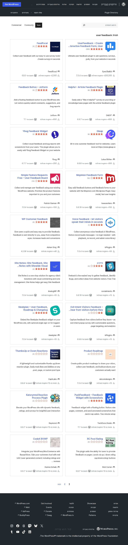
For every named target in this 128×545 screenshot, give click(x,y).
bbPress (25, 511)
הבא (59, 484)
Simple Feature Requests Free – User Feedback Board (33, 176)
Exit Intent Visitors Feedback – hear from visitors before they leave (87, 308)
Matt (27, 507)
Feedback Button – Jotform (33, 87)
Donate (48, 511)
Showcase (91, 503)
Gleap (100, 131)
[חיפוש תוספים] (84, 25)
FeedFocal (42, 43)
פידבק (100, 263)
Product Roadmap (93, 351)
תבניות (93, 507)
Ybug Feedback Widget (35, 131)
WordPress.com (22, 503)
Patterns (92, 515)
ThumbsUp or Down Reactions (31, 351)
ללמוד (71, 503)
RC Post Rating (95, 438)
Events (49, 507)
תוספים (93, 511)
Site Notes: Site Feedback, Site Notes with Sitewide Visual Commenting (31, 264)
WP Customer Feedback (35, 219)
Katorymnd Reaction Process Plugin (37, 396)
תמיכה (71, 507)
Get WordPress (12, 4)
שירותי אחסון (113, 511)
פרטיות (115, 515)
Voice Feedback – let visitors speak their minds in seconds (87, 220)
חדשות (115, 507)
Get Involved (46, 503)
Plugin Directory (111, 13)
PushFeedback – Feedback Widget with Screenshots (89, 396)
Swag (48, 515)
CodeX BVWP (40, 438)
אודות (116, 503)
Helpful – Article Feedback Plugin (85, 87)
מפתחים (70, 511)
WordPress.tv (67, 515)
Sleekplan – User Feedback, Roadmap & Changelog (33, 308)
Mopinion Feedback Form (89, 175)
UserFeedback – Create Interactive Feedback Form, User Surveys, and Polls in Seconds (85, 45)
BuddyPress (24, 515)
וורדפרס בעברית (88, 529)
